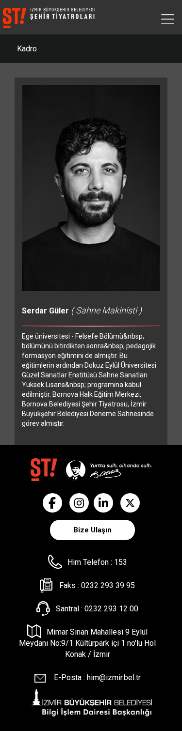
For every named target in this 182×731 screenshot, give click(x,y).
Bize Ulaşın (92, 530)
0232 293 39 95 (108, 585)
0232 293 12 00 (111, 608)
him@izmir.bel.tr (114, 677)
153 (120, 562)
